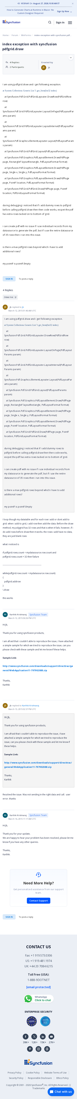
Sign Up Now (63, 11)
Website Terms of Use (55, 1072)
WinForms (26, 35)
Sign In (60, 22)
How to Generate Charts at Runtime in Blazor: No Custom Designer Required (30, 11)
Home (6, 35)
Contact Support (38, 900)
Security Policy (16, 1078)
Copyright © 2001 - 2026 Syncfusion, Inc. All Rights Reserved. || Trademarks (38, 1086)
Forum (15, 35)
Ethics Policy (62, 1078)
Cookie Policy (33, 1072)
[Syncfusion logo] (16, 22)
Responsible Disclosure (40, 1078)
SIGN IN (9, 917)
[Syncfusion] (38, 1062)
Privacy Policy (14, 1072)
